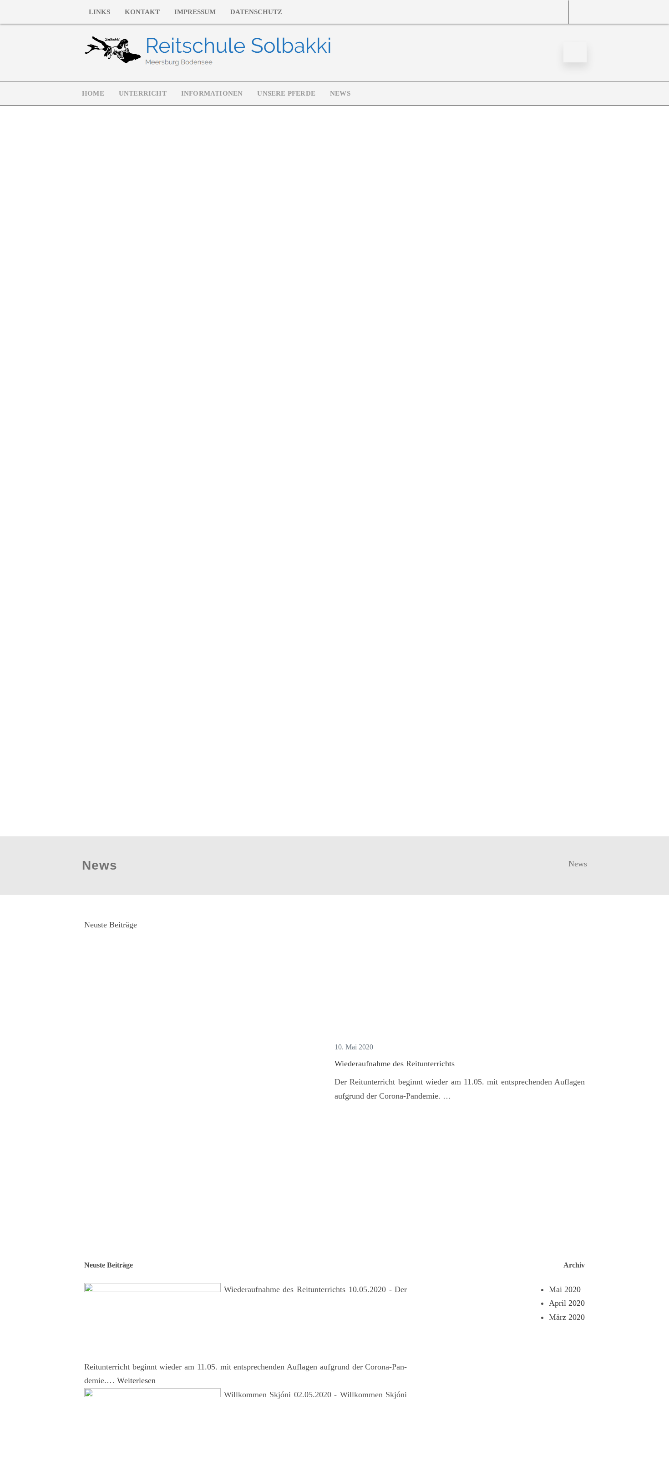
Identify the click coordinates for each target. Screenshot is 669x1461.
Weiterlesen (136, 1380)
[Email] (559, 12)
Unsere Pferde (286, 93)
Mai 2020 (565, 1289)
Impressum (195, 11)
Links (99, 11)
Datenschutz (256, 11)
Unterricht (143, 93)
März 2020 (567, 1317)
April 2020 (567, 1303)
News (340, 93)
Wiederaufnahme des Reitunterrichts (394, 1063)
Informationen (212, 93)
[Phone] (578, 12)
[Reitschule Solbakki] (208, 66)
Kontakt (142, 11)
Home (93, 93)
